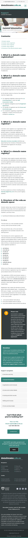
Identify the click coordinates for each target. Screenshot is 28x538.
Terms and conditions (20, 480)
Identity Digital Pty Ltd (7, 191)
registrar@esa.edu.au (9, 1)
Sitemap (19, 536)
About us (17, 469)
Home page (5, 466)
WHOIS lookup (5, 471)
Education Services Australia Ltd (10, 141)
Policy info (17, 466)
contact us (11, 114)
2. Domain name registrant (8, 43)
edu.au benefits (6, 479)
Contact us (18, 471)
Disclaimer (13, 536)
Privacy (8, 536)
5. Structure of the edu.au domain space (11, 48)
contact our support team (10, 364)
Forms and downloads (20, 479)
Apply (14, 449)
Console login (5, 469)
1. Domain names (5, 41)
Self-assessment (6, 480)
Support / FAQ (18, 467)
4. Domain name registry (7, 46)
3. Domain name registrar (7, 44)
